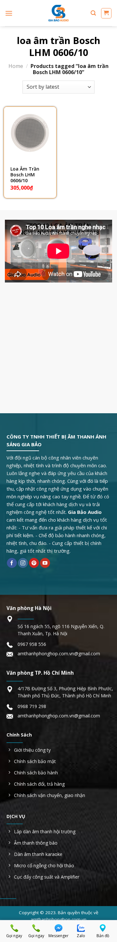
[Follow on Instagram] (23, 563)
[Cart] (106, 13)
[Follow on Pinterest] (34, 563)
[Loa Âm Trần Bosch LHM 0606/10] (30, 133)
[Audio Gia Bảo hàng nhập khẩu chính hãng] (59, 13)
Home (15, 66)
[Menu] (9, 13)
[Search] (93, 13)
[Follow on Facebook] (12, 563)
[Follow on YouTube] (45, 563)
